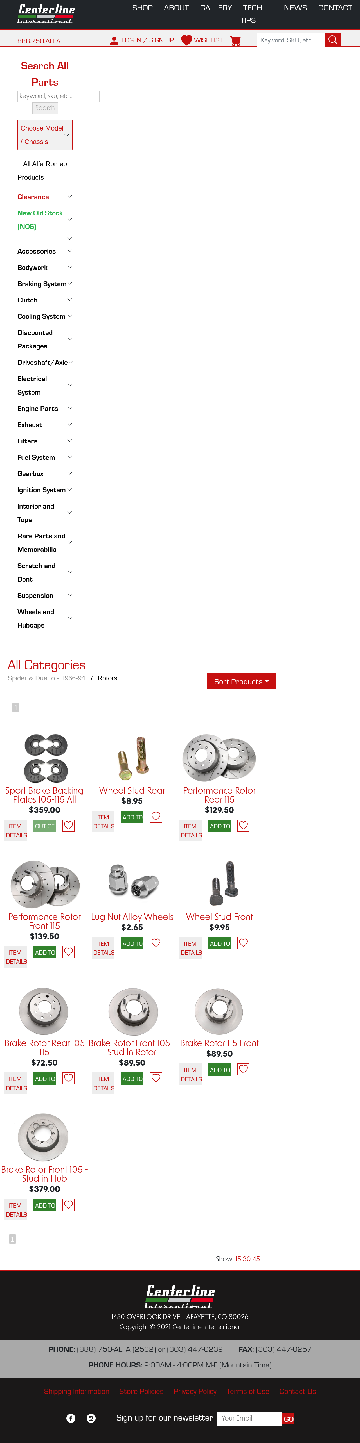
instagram (91, 1418)
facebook (70, 1418)
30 (247, 1259)
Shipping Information (76, 1390)
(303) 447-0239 (195, 1348)
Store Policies (142, 1390)
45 (256, 1259)
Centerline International (48, 13)
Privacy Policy (195, 1390)
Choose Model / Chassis (42, 134)
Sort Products (238, 681)
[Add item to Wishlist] (68, 826)
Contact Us (298, 1390)
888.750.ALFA (38, 40)
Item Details (16, 830)
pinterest (101, 1418)
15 (238, 1259)
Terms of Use (248, 1390)
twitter (81, 1418)
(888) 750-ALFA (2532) (116, 1348)
